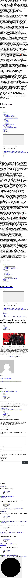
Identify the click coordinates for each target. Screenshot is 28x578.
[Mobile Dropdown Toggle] (5, 119)
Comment (2, 435)
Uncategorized (3, 486)
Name (1, 447)
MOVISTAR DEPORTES (11, 127)
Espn (4, 119)
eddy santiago (7, 491)
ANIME (4, 151)
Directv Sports (6, 114)
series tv (4, 328)
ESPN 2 (7, 121)
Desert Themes (23, 556)
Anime (4, 130)
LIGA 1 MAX (8, 126)
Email (1, 449)
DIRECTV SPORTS (10, 115)
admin (6, 394)
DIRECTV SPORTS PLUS (11, 118)
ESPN (6, 120)
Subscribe (5, 112)
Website (1, 452)
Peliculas (5, 129)
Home (4, 315)
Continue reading (3, 408)
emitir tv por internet (10, 151)
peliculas (8, 152)
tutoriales (12, 152)
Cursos (4, 132)
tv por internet (21, 152)
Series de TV (5, 131)
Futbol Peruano (6, 125)
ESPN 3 (7, 123)
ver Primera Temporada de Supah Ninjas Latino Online (14, 316)
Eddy (6, 327)
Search (1, 460)
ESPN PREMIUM (9, 124)
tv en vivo (16, 152)
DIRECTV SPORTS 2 (10, 116)
